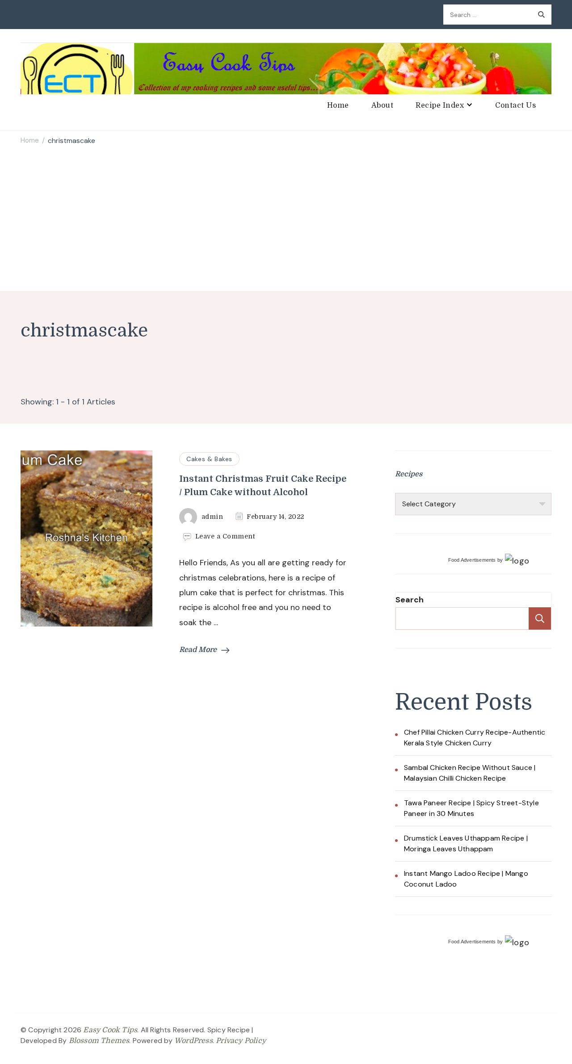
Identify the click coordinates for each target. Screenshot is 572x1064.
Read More (198, 650)
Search (409, 599)
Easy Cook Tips (110, 1030)
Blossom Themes (99, 1041)
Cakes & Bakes (209, 459)
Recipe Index (440, 105)
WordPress (193, 1041)
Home (338, 105)
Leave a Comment (225, 536)
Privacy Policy (241, 1041)
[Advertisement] (286, 219)
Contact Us (515, 105)
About (382, 105)
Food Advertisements (472, 560)
